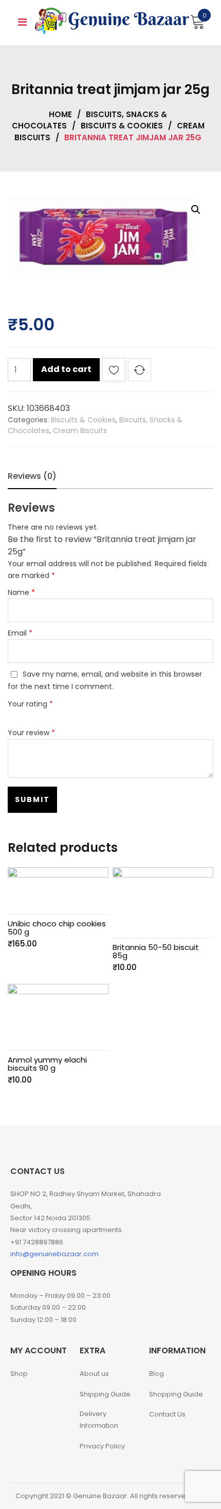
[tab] (32, 476)
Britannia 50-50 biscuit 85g (156, 951)
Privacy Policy (102, 1446)
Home (60, 114)
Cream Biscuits (80, 430)
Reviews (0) (32, 476)
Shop (19, 1373)
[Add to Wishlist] (113, 372)
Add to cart (66, 369)
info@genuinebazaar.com (54, 1254)
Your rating (30, 704)
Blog (156, 1373)
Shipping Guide (105, 1394)
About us (94, 1373)
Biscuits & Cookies (122, 125)
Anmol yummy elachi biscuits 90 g (47, 1063)
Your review (31, 733)
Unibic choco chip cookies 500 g (57, 927)
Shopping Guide (176, 1394)
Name (21, 592)
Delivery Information (99, 1419)
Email (20, 633)
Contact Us (167, 1414)
